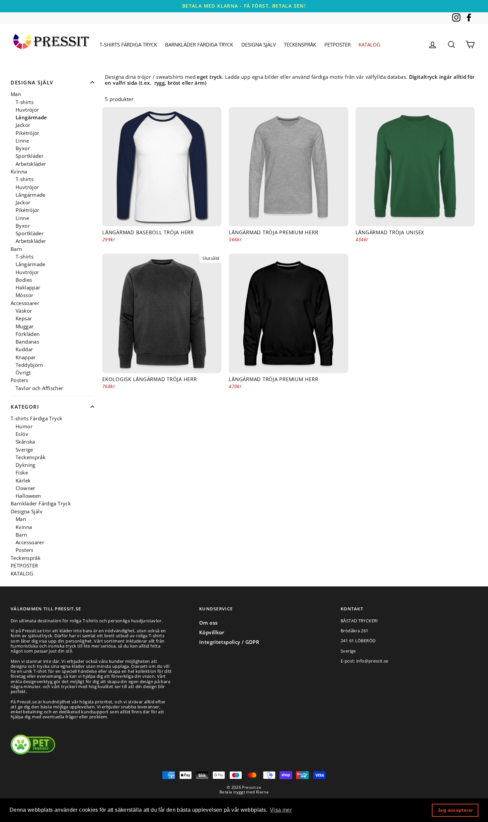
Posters (20, 380)
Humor (24, 426)
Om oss (208, 622)
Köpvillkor (211, 632)
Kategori (25, 406)
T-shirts (25, 102)
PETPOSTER (337, 44)
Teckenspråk (300, 44)
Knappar (26, 357)
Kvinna (19, 171)
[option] (244, 6)
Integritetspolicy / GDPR (229, 642)
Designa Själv (258, 44)
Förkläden (28, 334)
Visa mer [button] (281, 810)
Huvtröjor (27, 110)
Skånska (25, 442)
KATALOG (369, 44)
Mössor (24, 295)
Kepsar (24, 318)
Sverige (24, 450)
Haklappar (28, 287)
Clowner (26, 488)
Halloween (28, 496)
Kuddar (24, 349)
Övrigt (23, 372)
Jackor (23, 125)
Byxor (23, 148)
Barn (16, 249)
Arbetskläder (31, 164)
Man (16, 94)
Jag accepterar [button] (455, 810)
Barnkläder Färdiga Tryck (199, 44)
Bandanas (27, 342)
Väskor (24, 311)
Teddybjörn (29, 365)
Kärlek (23, 480)
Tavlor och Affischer (39, 388)
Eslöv (22, 434)
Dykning (26, 465)
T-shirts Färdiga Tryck (128, 44)
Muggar (25, 326)
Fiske (22, 472)
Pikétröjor (28, 133)
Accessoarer (25, 303)
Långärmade (31, 117)
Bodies (24, 280)
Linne (22, 141)
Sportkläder (29, 156)
